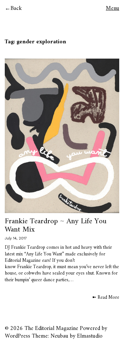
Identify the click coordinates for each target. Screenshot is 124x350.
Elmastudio (89, 336)
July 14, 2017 (16, 238)
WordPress (17, 336)
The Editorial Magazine (51, 328)
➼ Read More (105, 298)
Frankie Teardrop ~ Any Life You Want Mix (56, 225)
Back (16, 8)
